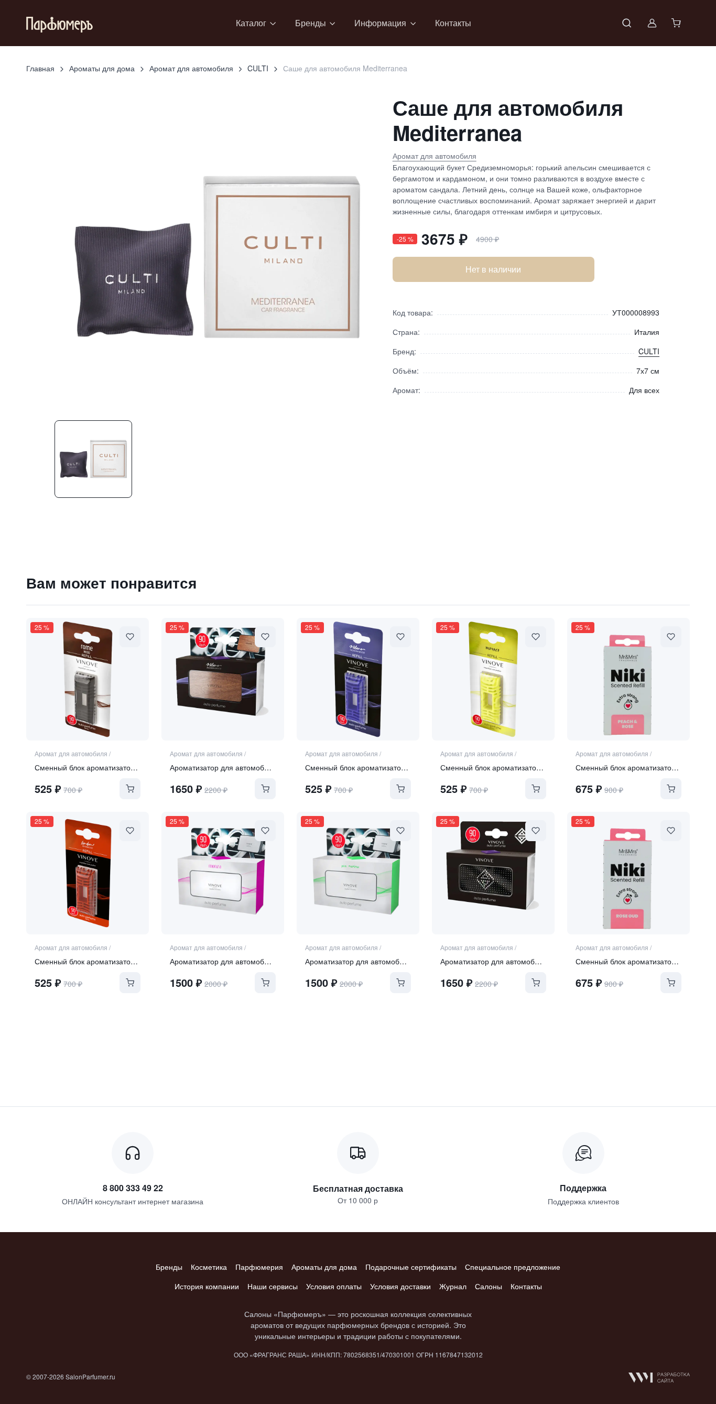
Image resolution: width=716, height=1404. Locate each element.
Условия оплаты (334, 1286)
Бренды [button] (310, 23)
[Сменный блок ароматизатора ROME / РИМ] (87, 679)
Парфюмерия (259, 1266)
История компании (207, 1286)
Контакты (453, 23)
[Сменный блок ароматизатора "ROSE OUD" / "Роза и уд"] (628, 873)
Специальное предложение (512, 1266)
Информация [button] (380, 23)
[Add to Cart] (130, 788)
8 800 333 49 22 (133, 1188)
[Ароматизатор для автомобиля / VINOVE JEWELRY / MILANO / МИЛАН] (493, 873)
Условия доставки (400, 1286)
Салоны (488, 1286)
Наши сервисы (272, 1286)
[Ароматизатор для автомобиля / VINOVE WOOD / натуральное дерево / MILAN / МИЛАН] (222, 679)
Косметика (209, 1266)
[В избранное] (130, 636)
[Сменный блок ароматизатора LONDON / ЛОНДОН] (87, 873)
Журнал (453, 1286)
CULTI (257, 68)
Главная (40, 68)
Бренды (169, 1266)
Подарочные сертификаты (411, 1266)
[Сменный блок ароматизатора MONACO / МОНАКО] (493, 679)
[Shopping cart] (677, 23)
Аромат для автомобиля (191, 68)
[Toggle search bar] (626, 23)
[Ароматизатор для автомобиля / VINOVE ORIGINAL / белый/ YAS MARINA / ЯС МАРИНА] (358, 873)
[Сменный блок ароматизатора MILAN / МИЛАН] (358, 679)
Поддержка (583, 1188)
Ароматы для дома (102, 68)
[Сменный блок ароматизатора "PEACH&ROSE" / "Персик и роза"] (628, 679)
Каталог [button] (251, 23)
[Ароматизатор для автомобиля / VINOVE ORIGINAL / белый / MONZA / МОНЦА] (222, 873)
